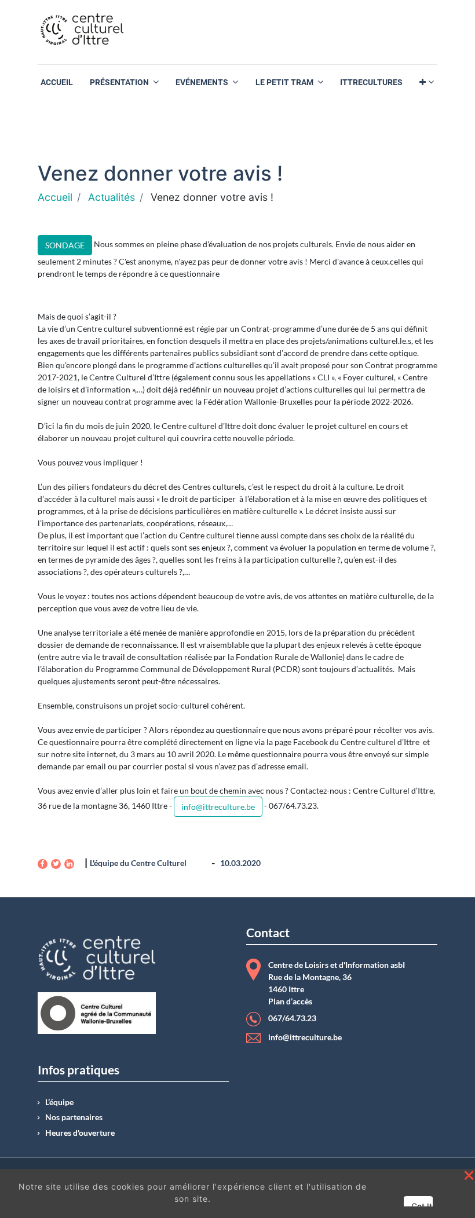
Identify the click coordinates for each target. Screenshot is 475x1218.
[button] (426, 82)
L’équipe (59, 1102)
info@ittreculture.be (218, 807)
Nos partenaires (74, 1117)
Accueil (55, 197)
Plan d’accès (290, 1001)
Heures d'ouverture (80, 1133)
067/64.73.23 (292, 1018)
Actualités (111, 197)
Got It (421, 1206)
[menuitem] (57, 82)
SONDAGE (65, 245)
